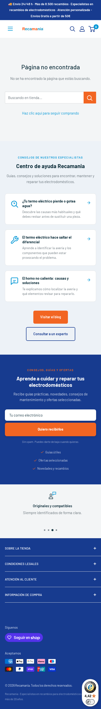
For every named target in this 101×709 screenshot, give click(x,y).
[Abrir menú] (10, 28)
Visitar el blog (50, 317)
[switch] (90, 702)
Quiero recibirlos (50, 429)
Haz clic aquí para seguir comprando (50, 113)
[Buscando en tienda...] (90, 97)
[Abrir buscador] (72, 29)
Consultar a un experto (50, 334)
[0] (92, 29)
